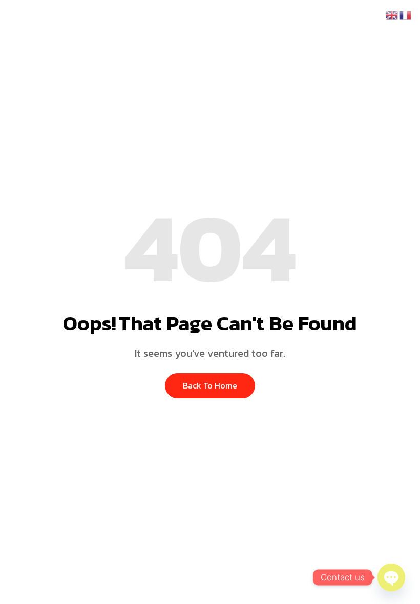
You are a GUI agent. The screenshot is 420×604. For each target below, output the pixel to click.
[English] (392, 14)
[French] (405, 14)
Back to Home (210, 385)
